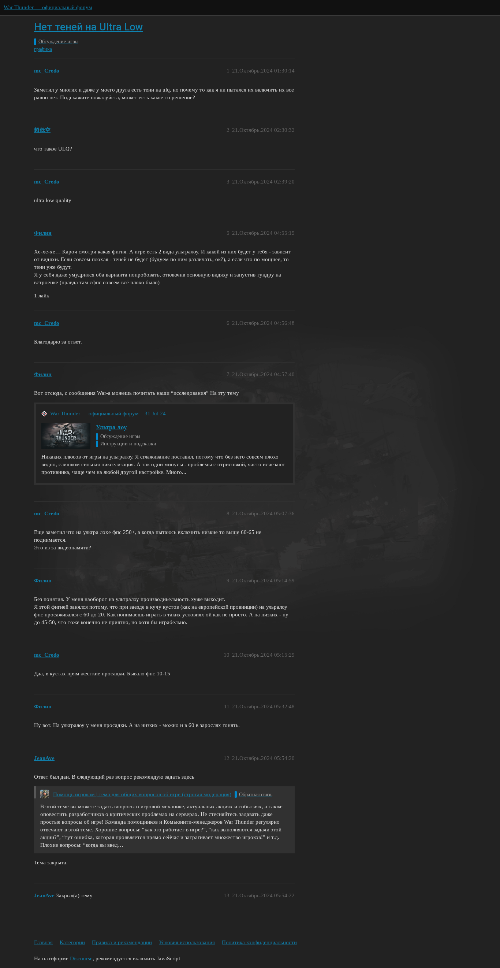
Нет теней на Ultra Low (88, 27)
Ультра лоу (111, 427)
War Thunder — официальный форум (48, 7)
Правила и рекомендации (122, 942)
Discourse (81, 958)
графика (43, 49)
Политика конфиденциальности (259, 942)
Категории (72, 942)
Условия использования (187, 942)
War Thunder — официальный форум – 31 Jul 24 (108, 413)
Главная (43, 942)
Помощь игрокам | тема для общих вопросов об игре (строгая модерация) (142, 794)
